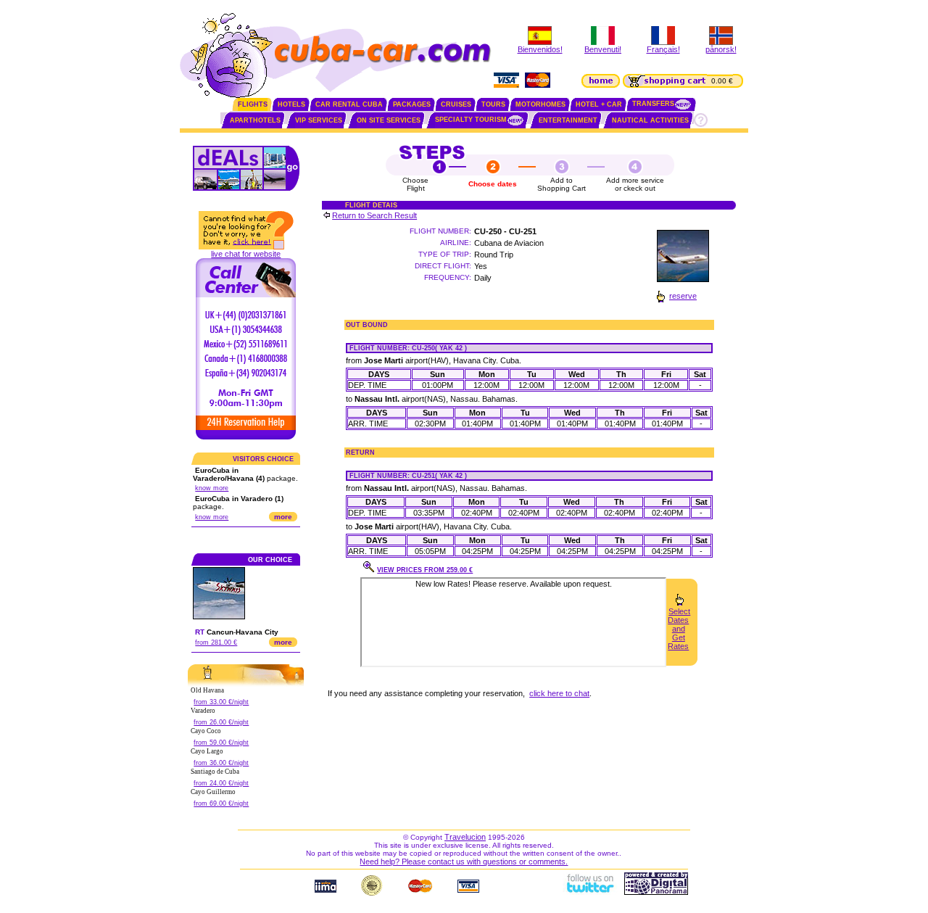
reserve (683, 296)
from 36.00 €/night (221, 763)
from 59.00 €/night (221, 742)
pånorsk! (721, 49)
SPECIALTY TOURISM (471, 119)
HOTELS (291, 104)
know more (211, 488)
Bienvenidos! (540, 49)
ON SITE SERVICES (388, 120)
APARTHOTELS (255, 120)
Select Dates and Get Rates (679, 628)
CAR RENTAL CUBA (349, 104)
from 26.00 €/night (221, 722)
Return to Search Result (374, 215)
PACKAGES (412, 104)
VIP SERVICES (318, 120)
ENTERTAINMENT (568, 120)
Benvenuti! (602, 49)
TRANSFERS (653, 103)
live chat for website (246, 253)
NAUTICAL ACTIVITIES (650, 120)
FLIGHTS (253, 104)
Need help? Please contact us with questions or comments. (464, 861)
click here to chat (559, 693)
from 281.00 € (216, 642)
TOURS (493, 104)
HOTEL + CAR (599, 104)
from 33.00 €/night (221, 702)
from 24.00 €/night (221, 783)
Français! (663, 49)
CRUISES (456, 104)
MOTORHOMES (540, 104)
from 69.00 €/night (221, 803)
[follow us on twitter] (589, 892)
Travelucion (465, 837)
